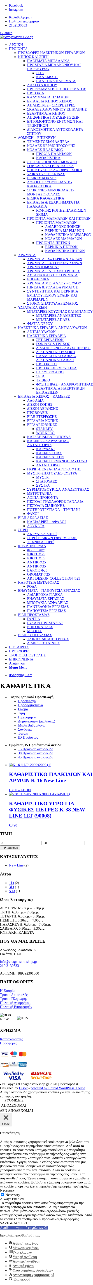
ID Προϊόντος (28, 737)
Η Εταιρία (7, 991)
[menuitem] (51, 17)
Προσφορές (8, 1043)
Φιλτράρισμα (10, 847)
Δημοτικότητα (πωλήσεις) (36, 721)
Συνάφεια (25, 729)
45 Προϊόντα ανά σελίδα (35, 757)
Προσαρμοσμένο (30, 705)
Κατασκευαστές (11, 1039)
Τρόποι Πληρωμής (13, 999)
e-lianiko (6, 33)
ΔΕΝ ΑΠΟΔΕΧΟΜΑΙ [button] (16, 1110)
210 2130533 (9, 966)
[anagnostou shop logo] (16, 37)
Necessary (12, 1195)
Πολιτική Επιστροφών (16, 1007)
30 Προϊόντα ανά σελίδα (35, 753)
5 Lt (12, 891)
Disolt (23, 1088)
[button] (24, 1228)
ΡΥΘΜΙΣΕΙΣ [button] (14, 1100)
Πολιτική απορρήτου (24, 21)
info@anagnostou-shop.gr (18, 962)
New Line (16, 865)
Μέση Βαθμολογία (31, 725)
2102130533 (18, 25)
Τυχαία (23, 733)
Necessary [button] (7, 1190)
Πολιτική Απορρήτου (15, 1003)
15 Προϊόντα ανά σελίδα (35, 749)
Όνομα (23, 709)
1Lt (11, 883)
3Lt (11, 887)
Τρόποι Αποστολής (14, 995)
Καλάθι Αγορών (20, 17)
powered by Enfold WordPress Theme (57, 1088)
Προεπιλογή (27, 701)
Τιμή (21, 713)
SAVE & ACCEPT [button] (14, 1223)
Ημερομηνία (27, 717)
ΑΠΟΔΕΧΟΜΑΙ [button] (13, 1105)
